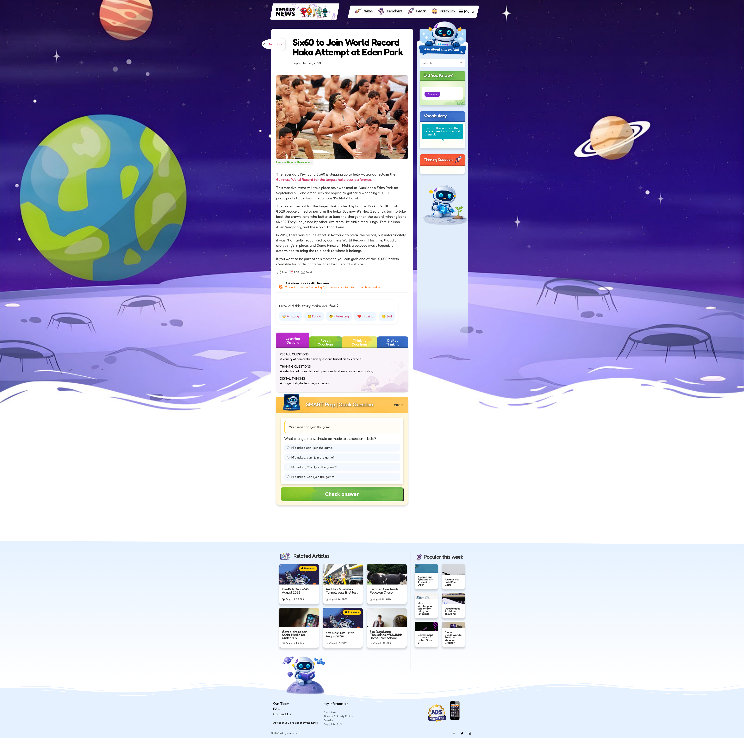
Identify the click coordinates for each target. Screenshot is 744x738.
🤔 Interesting (339, 316)
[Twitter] (462, 733)
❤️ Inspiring (365, 316)
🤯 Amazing (290, 316)
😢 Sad (387, 316)
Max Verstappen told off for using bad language (425, 608)
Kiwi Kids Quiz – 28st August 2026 (296, 590)
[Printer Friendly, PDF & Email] (295, 272)
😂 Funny (314, 316)
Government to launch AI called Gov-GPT (425, 639)
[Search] (461, 63)
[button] (432, 94)
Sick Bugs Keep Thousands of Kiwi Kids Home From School (386, 634)
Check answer (342, 494)
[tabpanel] (342, 370)
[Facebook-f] (454, 733)
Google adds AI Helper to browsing (452, 611)
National (276, 44)
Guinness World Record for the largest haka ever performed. (324, 179)
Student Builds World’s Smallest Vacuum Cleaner (453, 637)
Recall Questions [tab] (326, 342)
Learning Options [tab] (293, 340)
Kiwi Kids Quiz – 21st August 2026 (340, 634)
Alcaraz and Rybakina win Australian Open (425, 581)
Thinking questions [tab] (359, 342)
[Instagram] (470, 733)
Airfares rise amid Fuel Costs (452, 582)
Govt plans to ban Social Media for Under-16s (294, 634)
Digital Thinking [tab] (392, 342)
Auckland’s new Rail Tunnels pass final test (341, 590)
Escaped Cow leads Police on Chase (384, 590)
